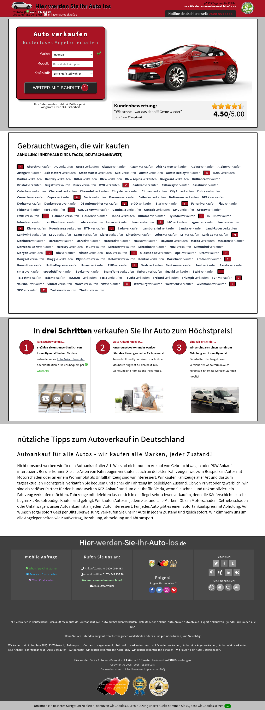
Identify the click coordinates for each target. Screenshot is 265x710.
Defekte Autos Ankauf (152, 622)
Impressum (151, 669)
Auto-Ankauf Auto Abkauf (183, 622)
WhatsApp (43, 371)
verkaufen (39, 166)
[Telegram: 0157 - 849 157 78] (27, 574)
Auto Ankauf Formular (70, 359)
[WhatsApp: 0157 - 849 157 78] (27, 11)
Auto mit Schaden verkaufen (119, 622)
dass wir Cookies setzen (207, 706)
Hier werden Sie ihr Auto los (73, 6)
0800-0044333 (114, 568)
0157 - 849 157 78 (40, 11)
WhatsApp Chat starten (43, 568)
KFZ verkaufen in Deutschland (29, 622)
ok (227, 706)
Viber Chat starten (43, 580)
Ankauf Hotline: (92, 574)
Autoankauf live (90, 622)
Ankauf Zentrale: (95, 568)
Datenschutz (108, 669)
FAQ (162, 669)
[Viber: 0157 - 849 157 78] (30, 580)
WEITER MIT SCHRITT (59, 87)
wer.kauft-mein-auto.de (64, 622)
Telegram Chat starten (43, 574)
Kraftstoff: (42, 72)
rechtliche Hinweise (130, 669)
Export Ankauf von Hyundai (218, 622)
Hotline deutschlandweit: (200, 13)
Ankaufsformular (103, 586)
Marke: (45, 53)
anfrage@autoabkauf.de (62, 14)
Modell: (43, 63)
